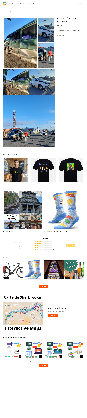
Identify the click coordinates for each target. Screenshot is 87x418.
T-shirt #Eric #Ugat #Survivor (62, 185)
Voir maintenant (52, 315)
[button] (78, 3)
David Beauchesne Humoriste (35, 185)
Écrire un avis (70, 245)
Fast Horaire (46, 361)
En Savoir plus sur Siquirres (6, 11)
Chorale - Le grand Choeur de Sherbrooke (51, 281)
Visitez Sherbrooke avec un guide (9, 231)
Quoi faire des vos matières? (69, 281)
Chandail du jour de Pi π (7, 185)
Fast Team (66, 361)
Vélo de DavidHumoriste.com (8, 281)
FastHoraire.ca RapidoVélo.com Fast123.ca (78, 377)
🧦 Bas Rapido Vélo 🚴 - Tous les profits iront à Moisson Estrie (55, 231)
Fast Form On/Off (6, 361)
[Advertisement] (35, 400)
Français (5, 378)
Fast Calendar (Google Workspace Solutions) (31, 361)
